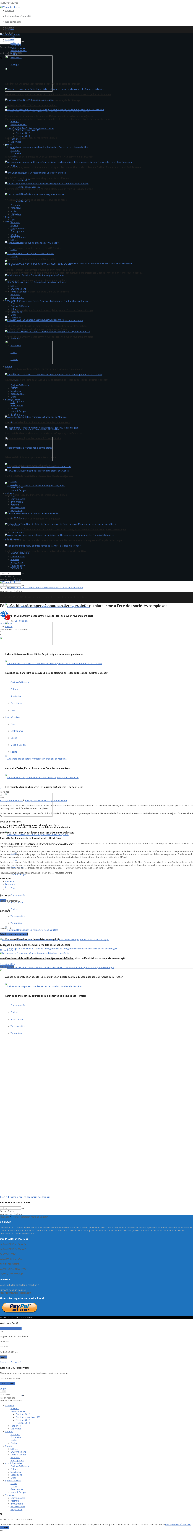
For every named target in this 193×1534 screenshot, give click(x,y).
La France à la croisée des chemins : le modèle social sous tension (35, 827)
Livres (13, 710)
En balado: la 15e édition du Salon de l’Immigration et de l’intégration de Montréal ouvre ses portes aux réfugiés (65, 529)
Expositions (16, 703)
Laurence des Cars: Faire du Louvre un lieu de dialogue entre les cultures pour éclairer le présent (56, 379)
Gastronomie (17, 730)
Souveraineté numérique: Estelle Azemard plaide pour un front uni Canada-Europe (49, 310)
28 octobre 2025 (8, 950)
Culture (14, 689)
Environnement (18, 228)
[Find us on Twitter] (1, 58)
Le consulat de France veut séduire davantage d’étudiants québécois (37, 832)
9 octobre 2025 (7, 964)
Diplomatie (16, 43)
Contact (9, 33)
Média (14, 156)
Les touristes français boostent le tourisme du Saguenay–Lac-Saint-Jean (44, 787)
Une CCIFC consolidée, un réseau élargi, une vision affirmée (37, 291)
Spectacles (16, 696)
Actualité (9, 29)
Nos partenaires (13, 21)
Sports (14, 751)
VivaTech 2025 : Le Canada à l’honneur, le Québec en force (36, 329)
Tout (13, 36)
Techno (14, 256)
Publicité (9, 27)
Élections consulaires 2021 (29, 186)
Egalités (14, 225)
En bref (8, 626)
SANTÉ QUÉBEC (8, 1254)
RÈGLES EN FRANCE (9, 1264)
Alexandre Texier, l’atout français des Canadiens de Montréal (37, 768)
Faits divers (16, 51)
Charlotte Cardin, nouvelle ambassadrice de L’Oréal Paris (30, 838)
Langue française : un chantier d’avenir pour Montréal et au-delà (39, 269)
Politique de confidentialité (178, 1524)
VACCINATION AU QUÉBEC (13, 1269)
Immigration (17, 501)
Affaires (8, 144)
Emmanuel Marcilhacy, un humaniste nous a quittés (32, 518)
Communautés (18, 895)
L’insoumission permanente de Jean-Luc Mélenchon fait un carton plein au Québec (49, 156)
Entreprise (16, 153)
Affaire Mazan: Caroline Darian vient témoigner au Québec (36, 494)
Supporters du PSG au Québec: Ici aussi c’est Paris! (32, 825)
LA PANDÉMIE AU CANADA (13, 1244)
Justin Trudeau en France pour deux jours (25, 1197)
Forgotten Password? (10, 1362)
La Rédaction (21, 620)
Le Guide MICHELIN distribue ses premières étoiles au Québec (38, 476)
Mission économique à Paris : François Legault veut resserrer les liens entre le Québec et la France (58, 119)
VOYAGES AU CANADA (11, 1259)
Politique (15, 54)
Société (8, 366)
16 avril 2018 (6, 623)
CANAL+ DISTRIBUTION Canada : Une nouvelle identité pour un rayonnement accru (49, 615)
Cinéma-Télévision (20, 552)
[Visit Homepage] (10, 7)
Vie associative (18, 507)
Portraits (15, 909)
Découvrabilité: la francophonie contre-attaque (30, 258)
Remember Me (10, 1351)
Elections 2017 (23, 133)
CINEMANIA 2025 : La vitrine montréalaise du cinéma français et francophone (46, 597)
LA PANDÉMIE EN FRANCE (13, 1249)
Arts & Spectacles (13, 300)
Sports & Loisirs (12, 717)
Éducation (15, 222)
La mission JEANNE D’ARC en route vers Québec (31, 137)
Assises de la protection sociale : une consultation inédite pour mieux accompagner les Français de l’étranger (64, 540)
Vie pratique (16, 510)
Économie (15, 338)
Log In (3, 1388)
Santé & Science (18, 415)
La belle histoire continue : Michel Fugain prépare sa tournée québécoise (44, 369)
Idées (13, 234)
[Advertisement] (48, 14)
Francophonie (17, 401)
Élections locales (19, 48)
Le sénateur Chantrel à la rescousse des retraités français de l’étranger (43, 83)
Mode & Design (18, 744)
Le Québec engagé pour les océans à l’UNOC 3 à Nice (33, 248)
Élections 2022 (23, 180)
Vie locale (9, 881)
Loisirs (14, 737)
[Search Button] (23, 41)
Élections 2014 (23, 136)
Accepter (4, 1527)
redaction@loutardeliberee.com (15, 1292)
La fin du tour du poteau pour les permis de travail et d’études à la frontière (45, 551)
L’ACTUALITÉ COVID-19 (11, 1274)
